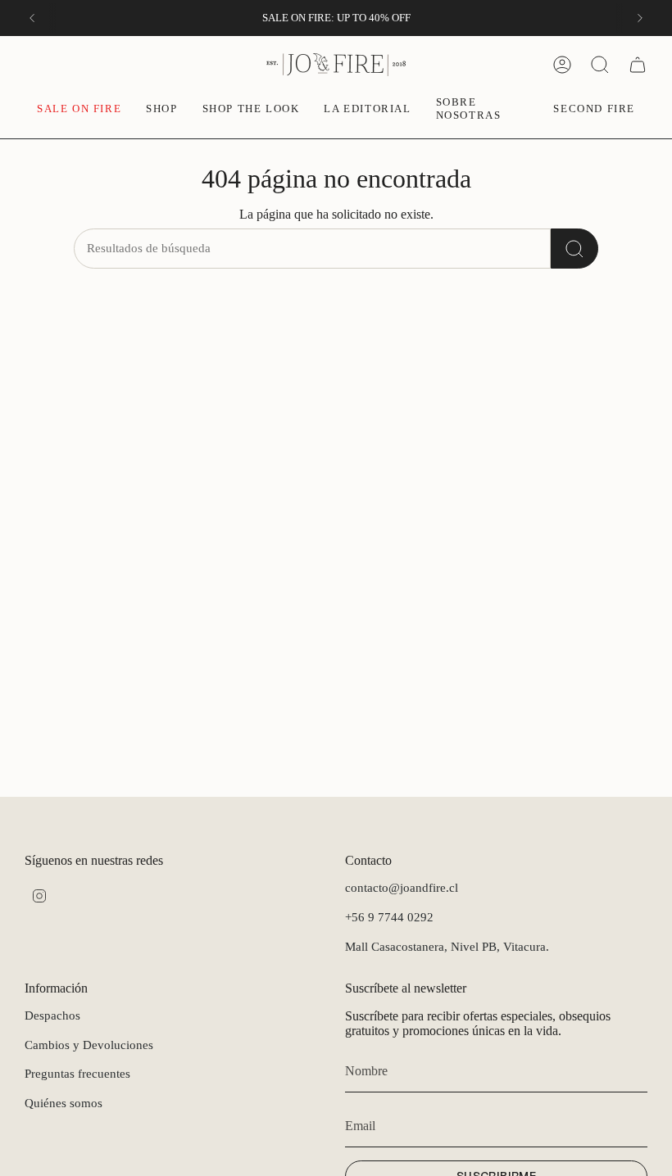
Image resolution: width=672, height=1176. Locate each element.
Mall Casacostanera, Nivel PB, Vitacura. (447, 946)
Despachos (52, 1015)
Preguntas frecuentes (77, 1073)
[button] (161, 109)
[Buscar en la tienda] (574, 248)
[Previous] (32, 18)
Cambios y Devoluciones (89, 1045)
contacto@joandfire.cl (401, 887)
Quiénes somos (63, 1103)
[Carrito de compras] (637, 65)
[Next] (640, 18)
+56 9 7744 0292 (389, 917)
